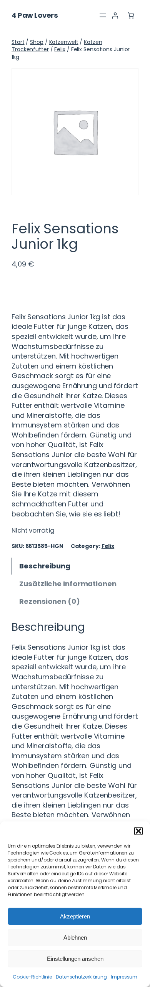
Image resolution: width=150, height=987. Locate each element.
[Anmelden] (115, 15)
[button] (138, 831)
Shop (36, 42)
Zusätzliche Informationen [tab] (68, 583)
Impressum (124, 977)
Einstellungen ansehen (75, 958)
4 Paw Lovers (35, 15)
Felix (59, 49)
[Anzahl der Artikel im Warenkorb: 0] (130, 15)
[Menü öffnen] (102, 15)
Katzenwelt (63, 42)
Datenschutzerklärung (81, 977)
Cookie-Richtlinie (32, 977)
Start (18, 42)
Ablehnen (75, 937)
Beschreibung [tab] (44, 566)
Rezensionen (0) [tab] (49, 601)
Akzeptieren (75, 916)
